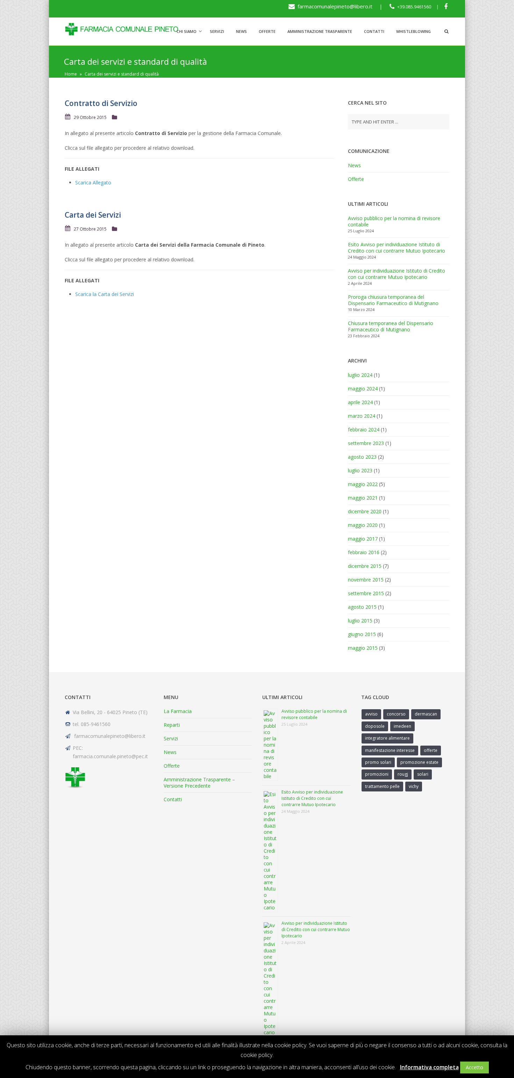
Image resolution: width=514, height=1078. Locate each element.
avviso (371, 714)
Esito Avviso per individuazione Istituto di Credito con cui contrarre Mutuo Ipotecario (396, 247)
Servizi (217, 31)
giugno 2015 (362, 634)
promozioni (376, 774)
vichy (414, 786)
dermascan (426, 714)
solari (422, 774)
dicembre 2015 (364, 566)
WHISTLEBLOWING (413, 31)
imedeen (402, 726)
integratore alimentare (387, 738)
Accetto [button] (474, 1067)
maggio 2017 (363, 538)
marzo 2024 (361, 416)
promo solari (378, 762)
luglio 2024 (360, 375)
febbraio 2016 (363, 552)
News (241, 31)
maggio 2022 (363, 484)
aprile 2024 (360, 402)
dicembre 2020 (364, 511)
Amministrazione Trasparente (319, 31)
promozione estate (419, 762)
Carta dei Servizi (93, 215)
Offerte (267, 31)
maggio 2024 (363, 388)
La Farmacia (178, 711)
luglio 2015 (360, 620)
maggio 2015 (363, 647)
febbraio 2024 (363, 429)
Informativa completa (429, 1067)
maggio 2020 (363, 525)
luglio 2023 (360, 470)
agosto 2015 (362, 607)
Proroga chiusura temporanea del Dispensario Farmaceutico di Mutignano (393, 300)
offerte (430, 750)
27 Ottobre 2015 (90, 229)
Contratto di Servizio (101, 103)
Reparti (172, 724)
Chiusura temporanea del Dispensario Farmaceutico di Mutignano (390, 326)
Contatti (374, 31)
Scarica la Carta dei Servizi (104, 294)
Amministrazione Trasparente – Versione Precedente (199, 782)
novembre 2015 (366, 579)
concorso (396, 714)
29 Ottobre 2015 (90, 117)
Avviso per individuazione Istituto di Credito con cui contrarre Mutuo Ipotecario (396, 273)
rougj (403, 774)
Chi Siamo (187, 31)
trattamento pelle (382, 786)
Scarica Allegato (93, 182)
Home (71, 74)
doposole (375, 726)
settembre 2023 (366, 443)
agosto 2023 (362, 456)
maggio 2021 (363, 497)
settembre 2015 (366, 593)
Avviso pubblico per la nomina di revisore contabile (394, 221)
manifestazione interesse (390, 750)
